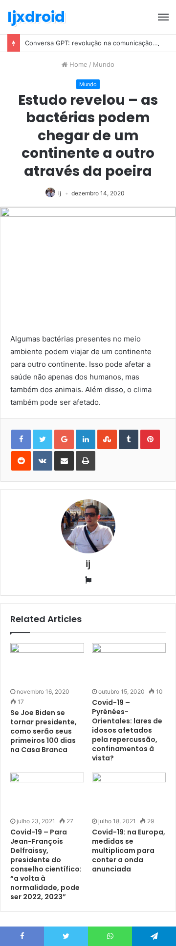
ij (59, 193)
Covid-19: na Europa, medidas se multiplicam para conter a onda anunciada (128, 850)
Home (77, 64)
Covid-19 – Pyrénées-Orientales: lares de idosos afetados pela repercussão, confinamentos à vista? (127, 730)
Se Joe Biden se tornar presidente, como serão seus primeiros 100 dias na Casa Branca (43, 731)
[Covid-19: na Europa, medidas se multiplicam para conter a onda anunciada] (129, 793)
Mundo (103, 64)
